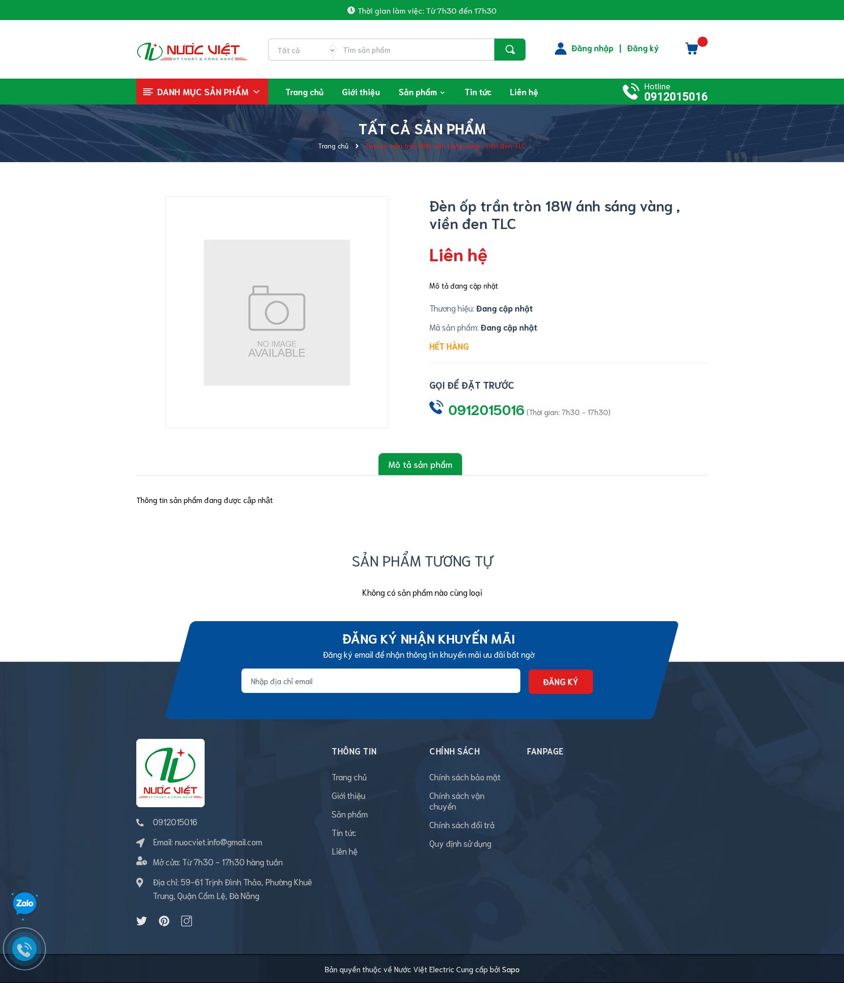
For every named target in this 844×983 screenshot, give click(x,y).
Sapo (511, 968)
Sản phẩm (350, 813)
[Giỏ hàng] (691, 51)
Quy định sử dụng (460, 842)
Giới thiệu (348, 795)
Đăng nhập (592, 47)
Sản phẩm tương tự (422, 559)
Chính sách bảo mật (465, 776)
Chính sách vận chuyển (457, 800)
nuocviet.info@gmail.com (218, 841)
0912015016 (676, 97)
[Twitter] (141, 921)
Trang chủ (349, 776)
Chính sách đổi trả (462, 824)
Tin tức (344, 832)
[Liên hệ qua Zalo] (24, 904)
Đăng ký (643, 47)
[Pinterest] (164, 921)
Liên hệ (345, 850)
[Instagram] (186, 921)
